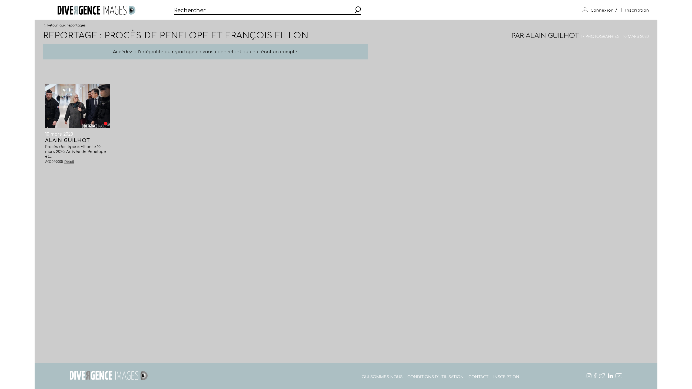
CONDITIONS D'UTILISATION (435, 377)
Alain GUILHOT (552, 35)
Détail (69, 162)
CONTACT (478, 377)
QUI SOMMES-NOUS (382, 377)
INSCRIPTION (506, 377)
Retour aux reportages (66, 25)
